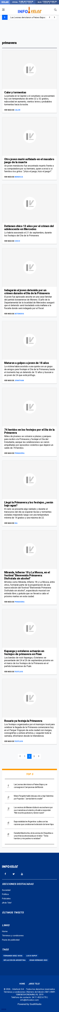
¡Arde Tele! (7, 902)
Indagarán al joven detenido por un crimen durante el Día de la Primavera (27, 292)
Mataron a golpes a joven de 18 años (26, 363)
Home (5, 931)
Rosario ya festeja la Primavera (23, 721)
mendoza (19, 177)
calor (17, 110)
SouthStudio (35, 1004)
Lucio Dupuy (31, 956)
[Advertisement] (29, 30)
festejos (19, 672)
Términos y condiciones (13, 935)
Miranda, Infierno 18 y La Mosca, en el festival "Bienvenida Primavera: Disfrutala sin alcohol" (27, 575)
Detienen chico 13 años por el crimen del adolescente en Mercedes (29, 227)
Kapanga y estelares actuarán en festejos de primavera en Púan (24, 652)
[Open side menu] (3, 9)
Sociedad (6, 890)
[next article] (49, 17)
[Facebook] (5, 874)
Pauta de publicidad (10, 940)
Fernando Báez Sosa (12, 956)
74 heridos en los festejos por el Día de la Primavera (29, 431)
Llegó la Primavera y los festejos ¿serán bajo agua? (28, 504)
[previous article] (54, 17)
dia (16, 523)
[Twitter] (13, 874)
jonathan (19, 380)
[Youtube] (22, 874)
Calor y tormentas (15, 92)
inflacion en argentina (14, 960)
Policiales (6, 898)
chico (17, 241)
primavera (19, 453)
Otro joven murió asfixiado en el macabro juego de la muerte (29, 160)
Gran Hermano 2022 (38, 960)
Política (5, 894)
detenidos (19, 314)
